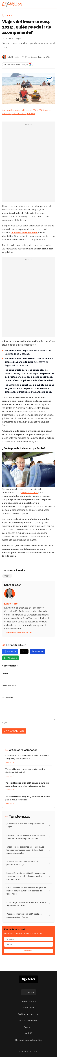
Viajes (8, 15)
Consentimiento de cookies (28, 1040)
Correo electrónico (9, 686)
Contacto (28, 1027)
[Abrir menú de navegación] (52, 4)
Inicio (4, 38)
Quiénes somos (28, 1001)
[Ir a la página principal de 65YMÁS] (12, 4)
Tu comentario (7, 698)
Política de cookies (28, 1020)
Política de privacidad (28, 1014)
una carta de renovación (24, 232)
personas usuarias (29, 492)
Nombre (5, 673)
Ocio (11, 38)
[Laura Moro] (4, 57)
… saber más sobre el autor (18, 632)
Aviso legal (28, 1007)
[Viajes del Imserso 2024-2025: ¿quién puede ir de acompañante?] (49, 79)
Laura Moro (13, 57)
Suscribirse (28, 951)
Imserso (7, 576)
